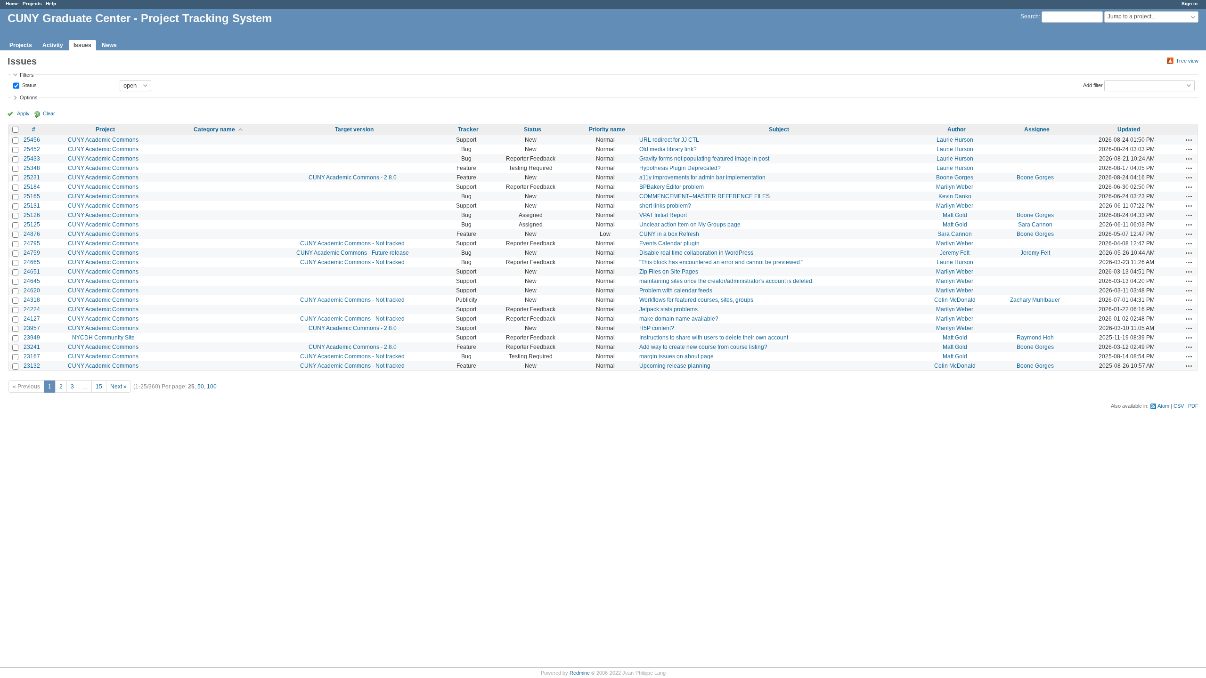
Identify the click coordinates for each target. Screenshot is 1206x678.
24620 (32, 290)
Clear (49, 113)
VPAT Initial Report (663, 215)
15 (99, 386)
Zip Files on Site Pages (668, 271)
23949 (32, 337)
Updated (1128, 129)
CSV (1178, 406)
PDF (1193, 406)
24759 (32, 253)
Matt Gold (955, 215)
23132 (32, 366)
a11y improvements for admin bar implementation (702, 177)
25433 (32, 158)
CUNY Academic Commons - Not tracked (352, 243)
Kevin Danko (954, 196)
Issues (82, 45)
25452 (32, 149)
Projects (32, 3)
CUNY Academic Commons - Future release (352, 253)
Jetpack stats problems (668, 309)
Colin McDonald (955, 300)
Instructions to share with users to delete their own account (713, 337)
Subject (779, 129)
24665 (32, 262)
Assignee (1037, 129)
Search (1029, 16)
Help (51, 3)
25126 (32, 215)
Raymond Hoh (1035, 337)
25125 (32, 224)
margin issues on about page (676, 356)
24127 (32, 318)
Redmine (580, 673)
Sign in (1190, 3)
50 (200, 386)
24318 (32, 300)
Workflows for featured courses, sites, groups (696, 300)
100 (212, 386)
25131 (32, 205)
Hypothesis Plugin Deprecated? (680, 168)
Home (12, 3)
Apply (23, 113)
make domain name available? (678, 318)
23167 (32, 356)
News (109, 45)
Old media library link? (668, 149)
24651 (32, 271)
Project (105, 129)
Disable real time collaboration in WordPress (696, 253)
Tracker (468, 129)
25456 (32, 140)
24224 (32, 309)
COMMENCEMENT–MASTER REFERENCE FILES (704, 196)
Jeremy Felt (955, 253)
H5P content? (656, 328)
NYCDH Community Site (103, 337)
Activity (52, 45)
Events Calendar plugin (669, 243)
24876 (32, 234)
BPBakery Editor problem (671, 187)
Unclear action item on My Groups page (690, 224)
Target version (354, 129)
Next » (118, 386)
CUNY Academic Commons (103, 140)
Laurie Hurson (955, 140)
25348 (32, 168)
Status (29, 85)
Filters (27, 75)
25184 (32, 187)
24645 (32, 281)
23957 (32, 328)
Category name (214, 129)
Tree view (1187, 61)
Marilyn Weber (954, 187)
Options (29, 97)
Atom (1163, 406)
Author (956, 129)
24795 (32, 243)
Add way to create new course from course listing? (703, 347)
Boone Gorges (954, 177)
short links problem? (665, 205)
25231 (32, 177)
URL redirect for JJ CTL (669, 140)
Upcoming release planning (674, 366)
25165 (32, 196)
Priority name (607, 129)
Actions (1189, 140)
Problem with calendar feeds (675, 290)
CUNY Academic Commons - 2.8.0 (353, 177)
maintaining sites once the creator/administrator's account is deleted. (726, 281)
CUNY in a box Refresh (669, 234)
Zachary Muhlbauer (1035, 300)
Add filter (1093, 85)
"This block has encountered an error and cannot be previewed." (721, 262)
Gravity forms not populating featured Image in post (704, 158)
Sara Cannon (1035, 224)
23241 (32, 347)
